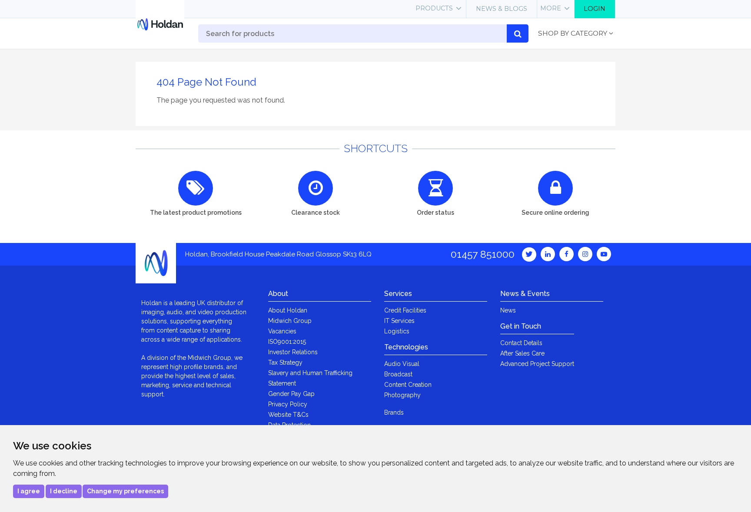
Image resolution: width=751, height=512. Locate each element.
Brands (394, 412)
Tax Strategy (285, 362)
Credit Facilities (405, 310)
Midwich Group (290, 320)
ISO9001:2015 (287, 341)
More (550, 8)
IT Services (399, 320)
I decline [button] (63, 491)
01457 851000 (483, 254)
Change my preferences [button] (125, 491)
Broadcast (398, 374)
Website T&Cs (288, 414)
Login (594, 9)
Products (434, 8)
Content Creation (408, 384)
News (508, 310)
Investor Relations (293, 352)
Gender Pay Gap (291, 393)
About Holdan (287, 310)
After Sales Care (522, 353)
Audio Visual (401, 363)
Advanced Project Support (537, 363)
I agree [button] (28, 491)
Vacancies (282, 331)
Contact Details (521, 342)
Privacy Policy (287, 404)
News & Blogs (501, 9)
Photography (402, 395)
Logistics (396, 331)
